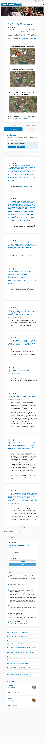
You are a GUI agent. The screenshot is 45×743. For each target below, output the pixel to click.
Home (7, 17)
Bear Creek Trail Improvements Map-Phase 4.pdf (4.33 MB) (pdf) (19, 643)
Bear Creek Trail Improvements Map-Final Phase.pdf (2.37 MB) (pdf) (19, 674)
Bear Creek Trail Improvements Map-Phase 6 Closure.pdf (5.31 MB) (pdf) (20, 670)
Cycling (12, 555)
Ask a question (13, 129)
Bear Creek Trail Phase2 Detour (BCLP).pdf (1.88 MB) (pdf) (18, 640)
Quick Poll (10, 537)
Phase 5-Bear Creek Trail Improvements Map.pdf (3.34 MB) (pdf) (19, 667)
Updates (13, 125)
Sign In (20, 146)
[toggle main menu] (43, 4)
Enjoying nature (14, 558)
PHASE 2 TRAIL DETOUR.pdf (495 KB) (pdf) (15, 659)
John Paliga (10, 698)
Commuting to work (15, 549)
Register (12, 146)
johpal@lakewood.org (15, 705)
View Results (22, 561)
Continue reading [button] (25, 118)
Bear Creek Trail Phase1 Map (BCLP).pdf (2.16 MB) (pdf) (17, 636)
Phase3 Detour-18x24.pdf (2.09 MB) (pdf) (15, 628)
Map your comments (31, 125)
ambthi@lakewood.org (15, 692)
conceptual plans (32, 579)
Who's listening (11, 681)
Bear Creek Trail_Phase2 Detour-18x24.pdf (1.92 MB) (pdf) (18, 632)
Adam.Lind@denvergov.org (24, 186)
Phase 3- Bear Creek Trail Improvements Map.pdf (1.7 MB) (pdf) (19, 663)
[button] (8, 27)
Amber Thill (10, 685)
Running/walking (14, 552)
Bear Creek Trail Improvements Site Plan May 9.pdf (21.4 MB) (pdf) (19, 656)
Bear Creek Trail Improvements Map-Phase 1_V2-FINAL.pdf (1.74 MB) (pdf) (21, 652)
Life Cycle (9, 572)
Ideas (31, 129)
